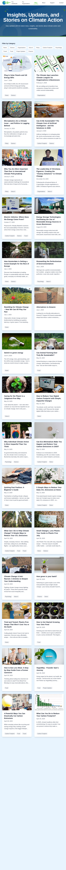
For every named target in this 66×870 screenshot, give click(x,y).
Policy (37, 47)
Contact (61, 2)
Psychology (59, 47)
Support (52, 2)
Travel (5, 51)
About (43, 2)
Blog (36, 2)
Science (12, 47)
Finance (31, 51)
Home (5, 47)
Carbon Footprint (47, 47)
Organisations (21, 47)
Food (11, 51)
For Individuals (14, 2)
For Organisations (26, 2)
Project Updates (20, 51)
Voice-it (31, 47)
